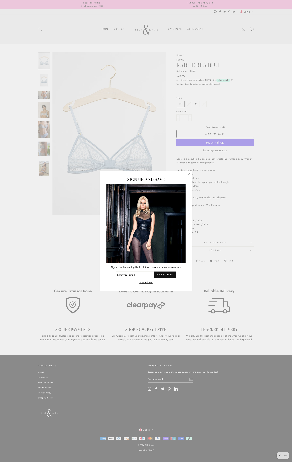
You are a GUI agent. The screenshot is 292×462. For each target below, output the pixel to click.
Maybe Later (146, 282)
